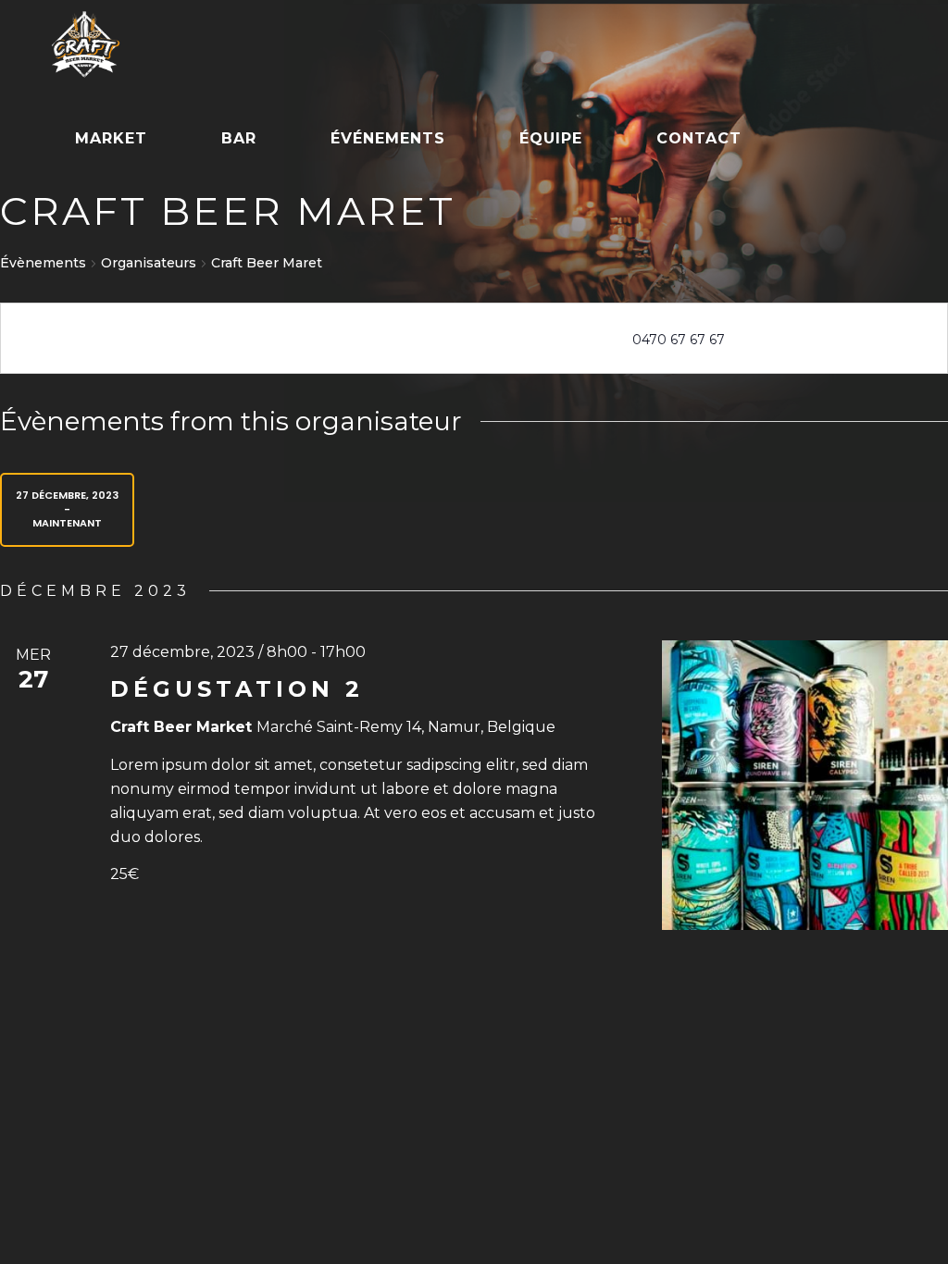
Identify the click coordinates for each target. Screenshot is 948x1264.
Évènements (43, 262)
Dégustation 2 (237, 688)
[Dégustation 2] (805, 785)
